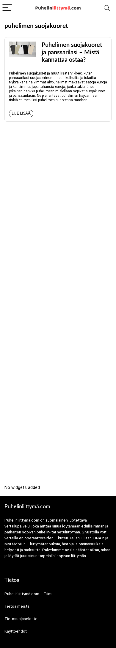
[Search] (107, 8)
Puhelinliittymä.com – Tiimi (28, 594)
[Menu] (7, 8)
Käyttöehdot (15, 631)
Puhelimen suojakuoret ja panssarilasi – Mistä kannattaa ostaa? (72, 52)
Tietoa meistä (16, 606)
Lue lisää (21, 113)
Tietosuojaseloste (20, 619)
